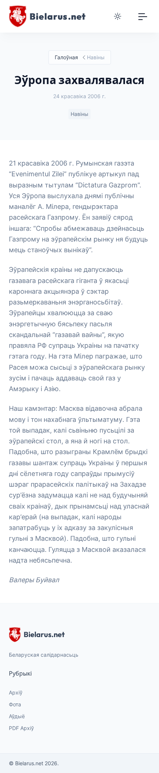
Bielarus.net (44, 634)
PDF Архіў (21, 728)
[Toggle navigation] (142, 16)
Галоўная (66, 57)
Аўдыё (17, 716)
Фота (15, 704)
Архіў (16, 692)
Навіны (79, 114)
